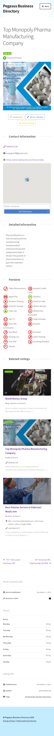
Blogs (7, 403)
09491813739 (12, 146)
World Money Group (16, 398)
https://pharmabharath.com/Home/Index (25, 159)
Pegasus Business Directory (18, 8)
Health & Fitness (11, 457)
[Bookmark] (6, 393)
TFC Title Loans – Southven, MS (12, 561)
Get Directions (25, 211)
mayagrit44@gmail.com (17, 153)
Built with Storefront (26, 720)
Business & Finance (18, 403)
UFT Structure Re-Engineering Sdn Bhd (40, 561)
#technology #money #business (38, 697)
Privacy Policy (9, 720)
